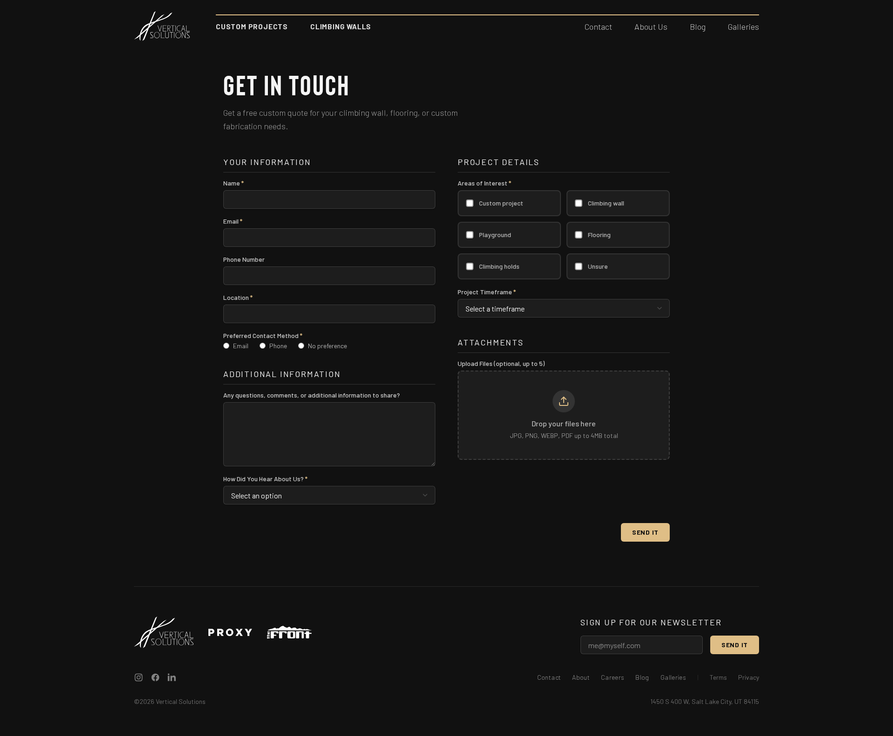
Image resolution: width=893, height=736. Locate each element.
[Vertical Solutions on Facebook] (155, 677)
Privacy (748, 677)
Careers (612, 677)
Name (233, 183)
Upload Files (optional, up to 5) (501, 363)
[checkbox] (469, 203)
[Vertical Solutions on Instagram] (138, 677)
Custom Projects (252, 26)
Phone (278, 346)
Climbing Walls (340, 26)
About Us (650, 26)
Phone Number (244, 259)
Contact (598, 26)
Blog (698, 26)
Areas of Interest (484, 183)
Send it (734, 645)
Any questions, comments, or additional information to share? (311, 395)
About (581, 677)
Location (238, 297)
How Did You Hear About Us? (265, 479)
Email (232, 221)
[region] (564, 415)
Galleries (743, 26)
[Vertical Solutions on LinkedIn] (172, 677)
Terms (718, 677)
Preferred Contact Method (262, 335)
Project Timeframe (487, 292)
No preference (327, 346)
